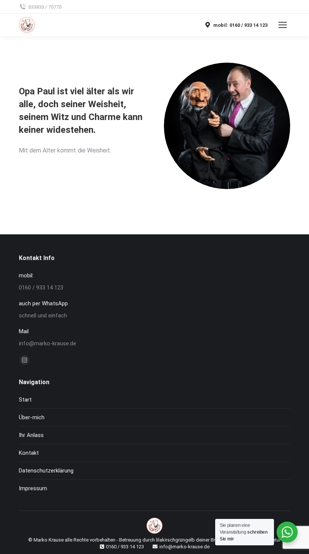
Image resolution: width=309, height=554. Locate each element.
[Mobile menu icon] (282, 24)
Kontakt (29, 452)
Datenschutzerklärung (46, 470)
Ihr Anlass (31, 435)
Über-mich (31, 417)
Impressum (33, 488)
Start (25, 399)
